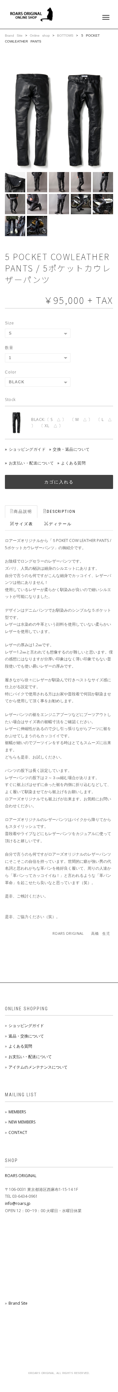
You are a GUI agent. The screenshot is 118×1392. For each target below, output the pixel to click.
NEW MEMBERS (22, 1122)
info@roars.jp (17, 1203)
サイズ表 (24, 524)
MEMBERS (17, 1112)
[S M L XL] (37, 333)
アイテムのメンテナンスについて (38, 1067)
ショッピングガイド (27, 449)
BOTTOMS (66, 35)
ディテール (60, 524)
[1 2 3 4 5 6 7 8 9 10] (37, 357)
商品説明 (23, 511)
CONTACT (18, 1132)
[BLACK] (37, 382)
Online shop (40, 35)
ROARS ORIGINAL (20, 1175)
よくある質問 (73, 463)
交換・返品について (71, 449)
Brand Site (14, 35)
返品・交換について (26, 1036)
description (61, 511)
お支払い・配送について (31, 463)
